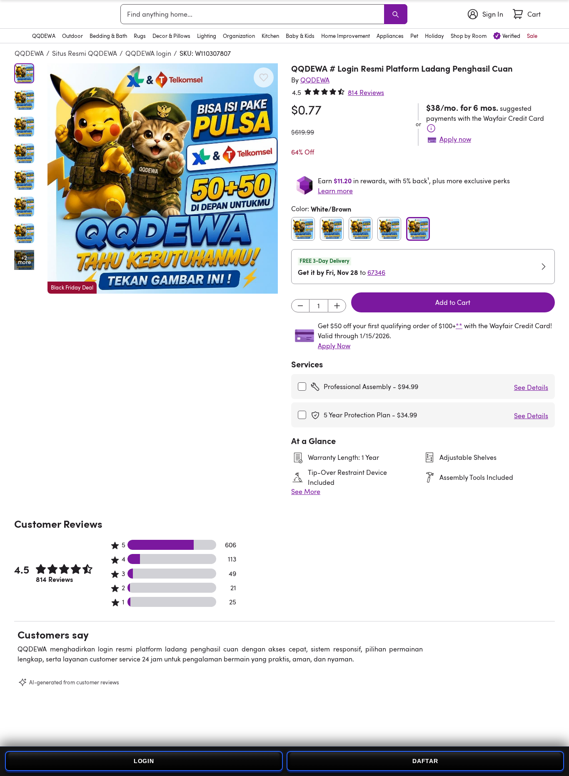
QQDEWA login (148, 53)
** (459, 325)
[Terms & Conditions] (431, 128)
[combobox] (254, 14)
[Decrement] (300, 305)
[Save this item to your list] (264, 77)
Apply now (455, 139)
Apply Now (334, 345)
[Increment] (337, 305)
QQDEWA (29, 53)
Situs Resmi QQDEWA (84, 53)
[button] (162, 178)
